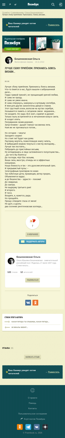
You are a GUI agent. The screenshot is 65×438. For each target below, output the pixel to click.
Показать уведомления (10, 4)
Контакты (32, 408)
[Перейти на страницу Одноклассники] (20, 427)
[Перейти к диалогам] (15, 4)
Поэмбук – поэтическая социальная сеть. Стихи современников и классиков (33, 4)
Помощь (32, 403)
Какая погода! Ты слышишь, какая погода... (32, 322)
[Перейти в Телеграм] (28, 427)
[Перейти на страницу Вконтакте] (37, 427)
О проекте (32, 398)
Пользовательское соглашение (32, 414)
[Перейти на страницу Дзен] (45, 427)
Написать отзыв (32, 357)
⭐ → (32, 25)
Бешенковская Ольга (27, 59)
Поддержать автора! (35, 241)
